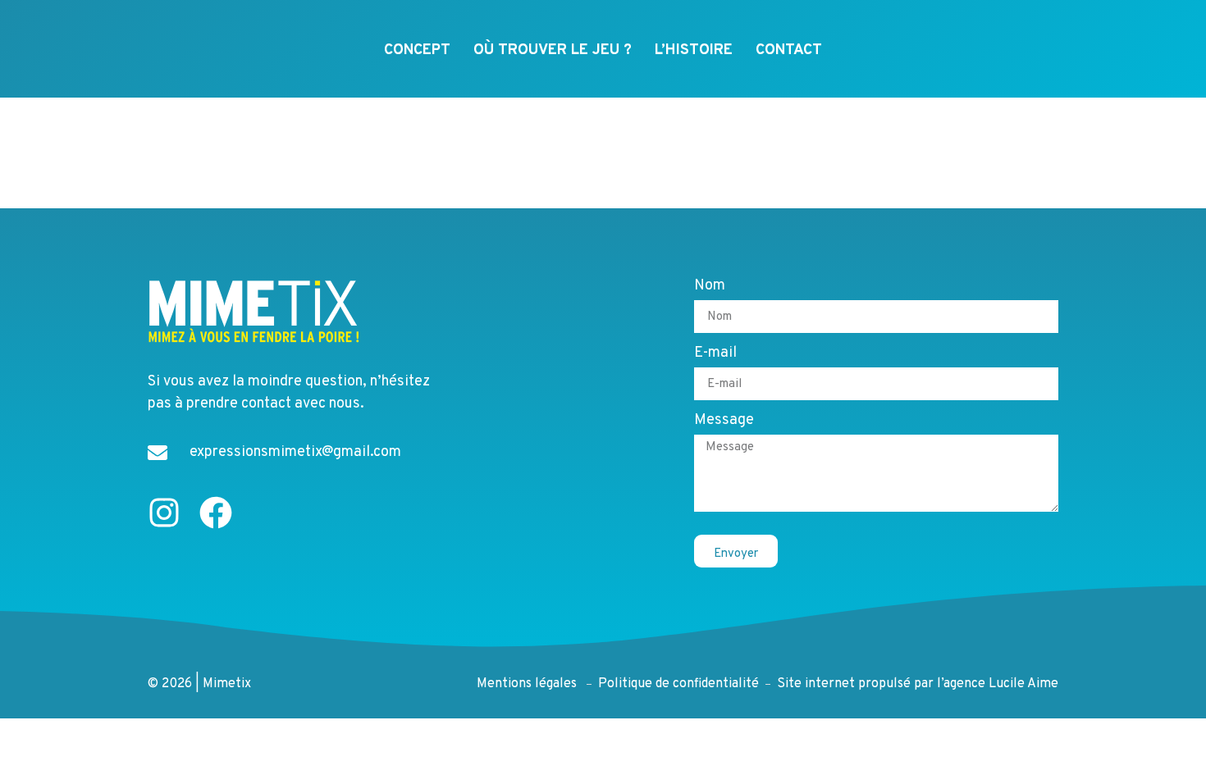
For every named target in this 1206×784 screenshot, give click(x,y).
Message (724, 421)
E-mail (715, 354)
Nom (709, 287)
